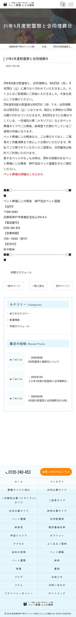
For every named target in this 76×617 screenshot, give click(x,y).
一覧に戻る (38, 286)
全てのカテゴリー (20, 313)
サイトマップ (57, 593)
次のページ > (63, 286)
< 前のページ (13, 286)
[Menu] (70, 4)
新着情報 (15, 320)
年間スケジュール (21, 272)
